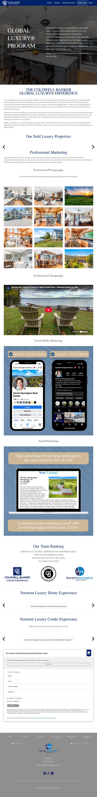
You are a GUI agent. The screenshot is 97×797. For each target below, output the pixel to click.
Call (49, 664)
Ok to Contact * (14, 701)
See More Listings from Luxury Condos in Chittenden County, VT (48, 640)
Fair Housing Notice (72, 780)
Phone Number (13, 686)
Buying (58, 4)
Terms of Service (48, 718)
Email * (10, 681)
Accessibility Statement (53, 780)
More (91, 4)
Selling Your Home (69, 4)
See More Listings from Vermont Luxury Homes (48, 606)
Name (9, 676)
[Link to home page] (12, 3)
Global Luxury (82, 3)
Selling (19, 698)
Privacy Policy (37, 718)
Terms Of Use (22, 780)
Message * (11, 692)
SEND (12, 705)
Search (50, 4)
